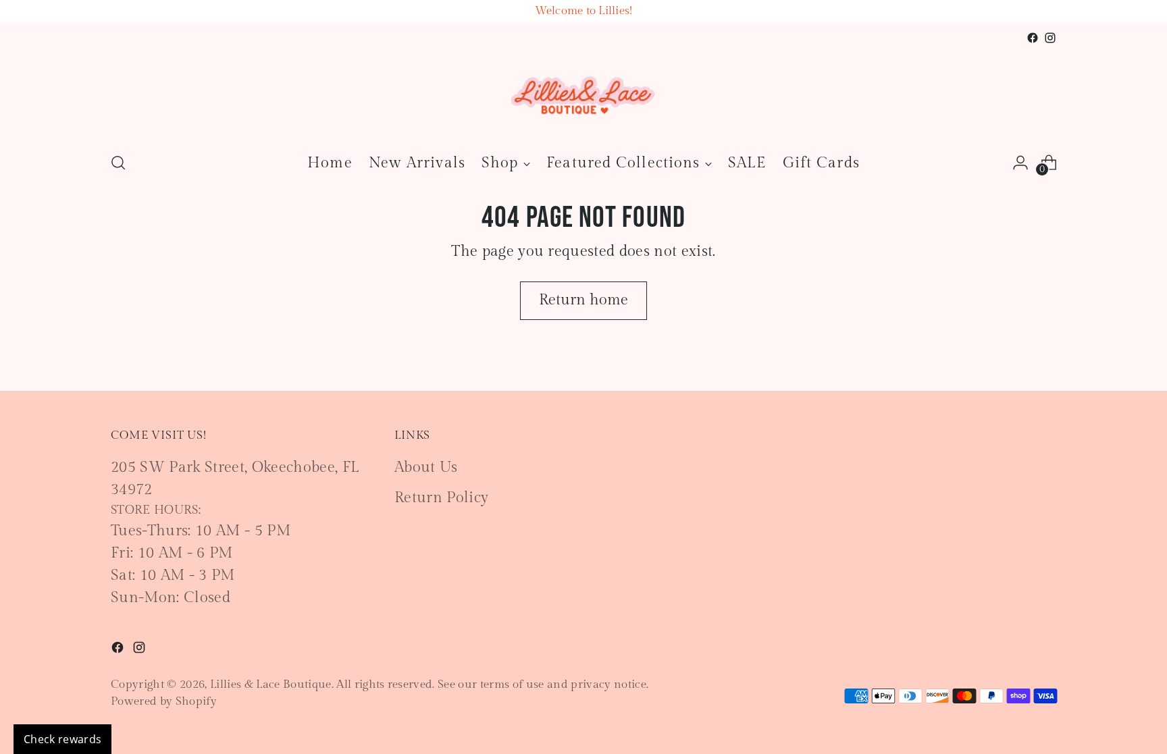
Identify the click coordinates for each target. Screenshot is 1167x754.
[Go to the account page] (1020, 162)
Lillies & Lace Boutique (271, 684)
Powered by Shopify (164, 701)
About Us (426, 467)
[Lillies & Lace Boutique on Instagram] (1050, 38)
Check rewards (62, 739)
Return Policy (441, 497)
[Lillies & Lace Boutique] (583, 93)
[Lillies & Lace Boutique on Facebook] (1033, 38)
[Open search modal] (118, 162)
